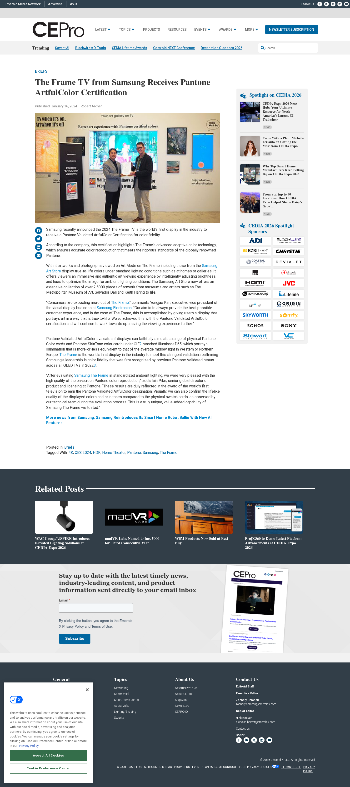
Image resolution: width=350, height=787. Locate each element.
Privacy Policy (29, 745)
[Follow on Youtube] (346, 4)
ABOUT (121, 767)
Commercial (121, 694)
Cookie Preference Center (48, 768)
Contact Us (243, 728)
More (249, 29)
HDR (96, 452)
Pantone (134, 452)
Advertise (55, 4)
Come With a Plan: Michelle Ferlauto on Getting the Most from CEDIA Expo (283, 142)
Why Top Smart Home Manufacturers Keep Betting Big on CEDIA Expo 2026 (283, 170)
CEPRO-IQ (181, 711)
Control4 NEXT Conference (174, 48)
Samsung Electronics (114, 308)
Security (119, 717)
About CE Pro (183, 694)
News (267, 127)
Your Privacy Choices (255, 767)
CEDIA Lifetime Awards (129, 48)
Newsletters (182, 705)
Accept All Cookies (48, 755)
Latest (101, 29)
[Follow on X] (333, 4)
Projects (151, 29)
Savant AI (62, 48)
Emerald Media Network (23, 4)
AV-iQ (74, 4)
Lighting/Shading (125, 711)
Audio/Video (121, 705)
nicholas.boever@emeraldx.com (255, 722)
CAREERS (135, 767)
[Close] (87, 689)
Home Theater (113, 452)
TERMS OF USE (291, 767)
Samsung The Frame (91, 375)
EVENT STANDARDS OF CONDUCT (214, 767)
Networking (121, 688)
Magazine (181, 700)
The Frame (120, 302)
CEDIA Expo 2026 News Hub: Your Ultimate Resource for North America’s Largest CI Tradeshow (280, 111)
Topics (125, 29)
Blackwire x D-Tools (90, 48)
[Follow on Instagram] (339, 4)
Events (200, 29)
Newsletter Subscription (291, 29)
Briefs (41, 71)
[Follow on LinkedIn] (326, 4)
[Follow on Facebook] (319, 4)
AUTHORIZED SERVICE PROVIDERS (167, 767)
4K (71, 452)
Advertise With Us (186, 688)
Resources (177, 29)
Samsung (150, 452)
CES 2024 (83, 452)
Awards (226, 29)
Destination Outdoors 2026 (221, 48)
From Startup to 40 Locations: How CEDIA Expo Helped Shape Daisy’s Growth (282, 200)
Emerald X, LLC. (280, 760)
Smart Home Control (127, 700)
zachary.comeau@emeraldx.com (256, 704)
